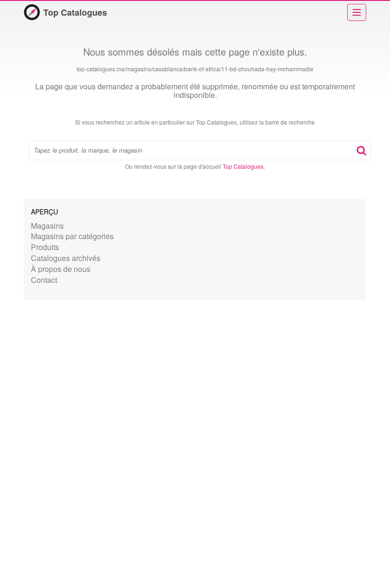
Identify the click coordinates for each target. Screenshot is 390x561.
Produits (45, 247)
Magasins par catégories (72, 236)
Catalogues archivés (65, 257)
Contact (44, 279)
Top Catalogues (75, 12)
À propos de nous (60, 268)
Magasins (47, 225)
